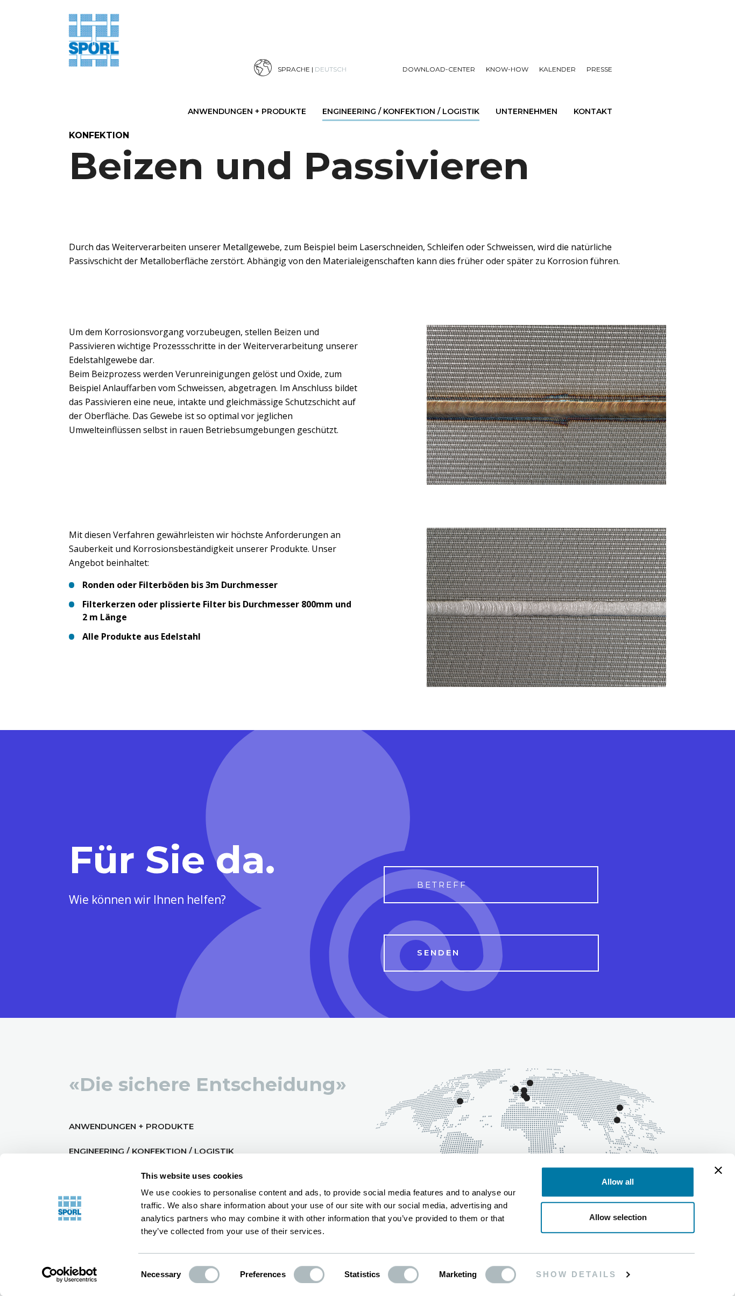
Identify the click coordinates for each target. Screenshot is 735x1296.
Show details (576, 1274)
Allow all (618, 1181)
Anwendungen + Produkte (247, 111)
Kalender (557, 69)
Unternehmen (526, 111)
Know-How (507, 69)
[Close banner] (718, 1170)
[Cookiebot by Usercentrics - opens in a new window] (70, 1275)
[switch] (309, 1274)
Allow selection (618, 1217)
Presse (599, 69)
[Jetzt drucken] (706, 748)
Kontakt (593, 111)
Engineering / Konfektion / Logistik (400, 111)
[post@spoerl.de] (706, 707)
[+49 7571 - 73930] (706, 665)
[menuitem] (328, 68)
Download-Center (438, 69)
